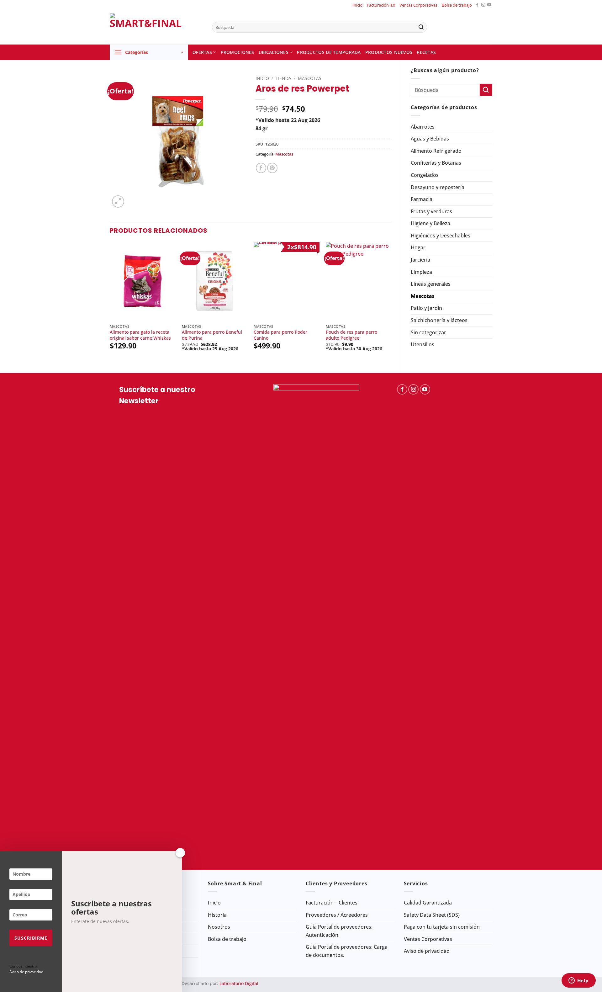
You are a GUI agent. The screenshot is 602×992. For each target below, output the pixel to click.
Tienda (283, 78)
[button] (149, 52)
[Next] (391, 302)
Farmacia (421, 199)
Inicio (357, 5)
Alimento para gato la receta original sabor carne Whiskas (140, 335)
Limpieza (421, 271)
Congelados (425, 175)
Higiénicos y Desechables (440, 235)
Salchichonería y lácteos (439, 320)
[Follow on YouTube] (489, 5)
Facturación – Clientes (331, 902)
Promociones (237, 52)
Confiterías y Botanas (436, 162)
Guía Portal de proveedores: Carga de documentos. (347, 950)
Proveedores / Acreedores (337, 914)
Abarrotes (423, 126)
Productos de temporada (329, 52)
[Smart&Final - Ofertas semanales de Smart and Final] (156, 27)
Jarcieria (420, 259)
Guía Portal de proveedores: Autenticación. (339, 930)
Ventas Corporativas (418, 5)
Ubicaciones (273, 52)
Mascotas (423, 296)
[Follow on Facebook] (477, 5)
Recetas (426, 52)
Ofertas (202, 52)
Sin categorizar (428, 332)
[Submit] (421, 27)
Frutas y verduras (431, 211)
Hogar (418, 247)
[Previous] (110, 302)
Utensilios (422, 344)
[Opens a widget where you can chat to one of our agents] (578, 981)
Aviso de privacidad (427, 950)
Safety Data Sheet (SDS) (432, 914)
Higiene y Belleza (430, 223)
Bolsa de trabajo (457, 5)
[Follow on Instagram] (483, 5)
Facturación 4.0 (381, 5)
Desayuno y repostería (437, 187)
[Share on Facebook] (261, 168)
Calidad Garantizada (428, 902)
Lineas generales (431, 283)
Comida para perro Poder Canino (280, 335)
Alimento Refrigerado (436, 150)
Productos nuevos (389, 52)
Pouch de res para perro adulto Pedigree (351, 335)
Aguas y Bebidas (430, 138)
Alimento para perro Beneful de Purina (212, 335)
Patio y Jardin (426, 308)
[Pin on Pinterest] (272, 168)
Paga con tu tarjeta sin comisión (442, 926)
